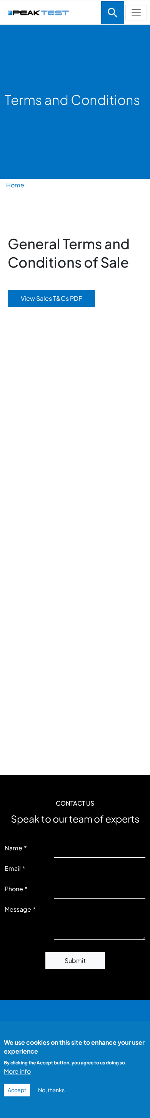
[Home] (50, 11)
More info (17, 1071)
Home (15, 185)
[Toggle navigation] (112, 12)
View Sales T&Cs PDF (51, 298)
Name (13, 848)
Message (18, 909)
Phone (14, 889)
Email (13, 868)
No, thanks (51, 1089)
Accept (17, 1089)
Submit (75, 960)
